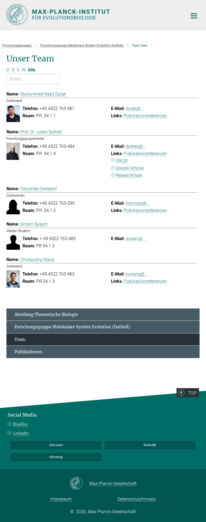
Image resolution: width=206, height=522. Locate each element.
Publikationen (28, 351)
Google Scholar (130, 168)
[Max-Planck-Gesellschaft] (79, 483)
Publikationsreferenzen (145, 115)
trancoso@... (138, 203)
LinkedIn (21, 433)
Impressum (61, 499)
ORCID (122, 160)
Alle (31, 69)
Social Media (22, 415)
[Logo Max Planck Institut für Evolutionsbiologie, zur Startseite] (93, 14)
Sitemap (56, 457)
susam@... (136, 238)
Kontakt (150, 445)
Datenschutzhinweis (136, 499)
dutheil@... (136, 146)
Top (192, 393)
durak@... (135, 108)
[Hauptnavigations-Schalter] (194, 15)
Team (19, 339)
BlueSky (20, 424)
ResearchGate (129, 175)
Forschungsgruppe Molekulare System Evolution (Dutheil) (72, 326)
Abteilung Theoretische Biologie (46, 314)
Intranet (56, 445)
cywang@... (137, 274)
